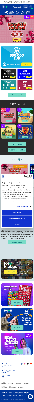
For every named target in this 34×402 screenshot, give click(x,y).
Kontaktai (9, 395)
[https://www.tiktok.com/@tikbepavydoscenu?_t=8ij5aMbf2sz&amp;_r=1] (28, 364)
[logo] (6, 7)
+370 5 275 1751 (8, 366)
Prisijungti (11, 272)
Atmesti (17, 224)
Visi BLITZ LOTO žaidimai (17, 150)
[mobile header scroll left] (32, 12)
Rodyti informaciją (22, 206)
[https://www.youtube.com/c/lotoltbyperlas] (31, 363)
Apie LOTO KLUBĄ (24, 272)
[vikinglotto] (17, 12)
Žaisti (17, 351)
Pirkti (26, 64)
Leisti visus (17, 212)
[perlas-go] (12, 387)
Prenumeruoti (17, 95)
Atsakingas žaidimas (24, 2)
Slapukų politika (18, 393)
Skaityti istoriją (17, 242)
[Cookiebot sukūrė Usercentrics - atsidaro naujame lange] (24, 176)
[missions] (31, 7)
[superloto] (28, 12)
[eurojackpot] (11, 12)
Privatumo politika (6, 393)
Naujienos (27, 393)
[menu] (3, 7)
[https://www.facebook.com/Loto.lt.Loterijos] (21, 364)
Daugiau (17, 302)
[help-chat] (30, 396)
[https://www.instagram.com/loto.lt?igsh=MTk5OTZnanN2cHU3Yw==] (24, 364)
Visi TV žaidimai (17, 144)
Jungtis (25, 7)
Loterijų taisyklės (18, 395)
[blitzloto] (22, 12)
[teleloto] (6, 12)
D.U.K (3, 395)
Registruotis (17, 7)
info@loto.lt (7, 364)
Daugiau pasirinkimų (15, 218)
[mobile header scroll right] (2, 12)
